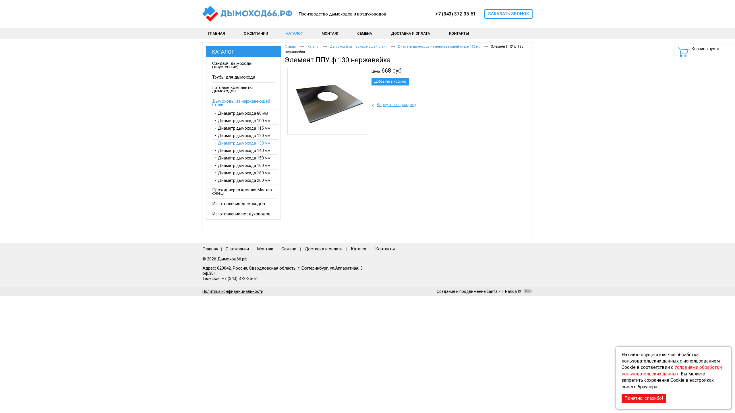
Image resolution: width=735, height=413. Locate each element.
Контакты (385, 249)
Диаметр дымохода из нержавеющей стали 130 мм (439, 46)
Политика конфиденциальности (232, 291)
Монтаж (265, 249)
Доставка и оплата (324, 249)
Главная (291, 46)
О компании (237, 249)
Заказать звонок (508, 13)
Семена (288, 249)
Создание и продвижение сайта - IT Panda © (479, 291)
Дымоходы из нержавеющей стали (359, 46)
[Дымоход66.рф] (248, 14)
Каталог (294, 33)
